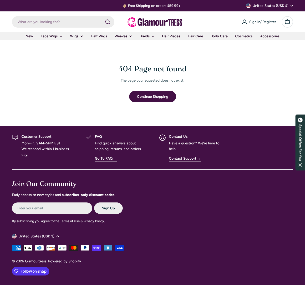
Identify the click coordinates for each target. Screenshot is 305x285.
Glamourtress (35, 261)
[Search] (108, 22)
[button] (300, 143)
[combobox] (63, 22)
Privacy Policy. (94, 221)
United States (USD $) (270, 6)
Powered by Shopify (64, 261)
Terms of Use (70, 221)
